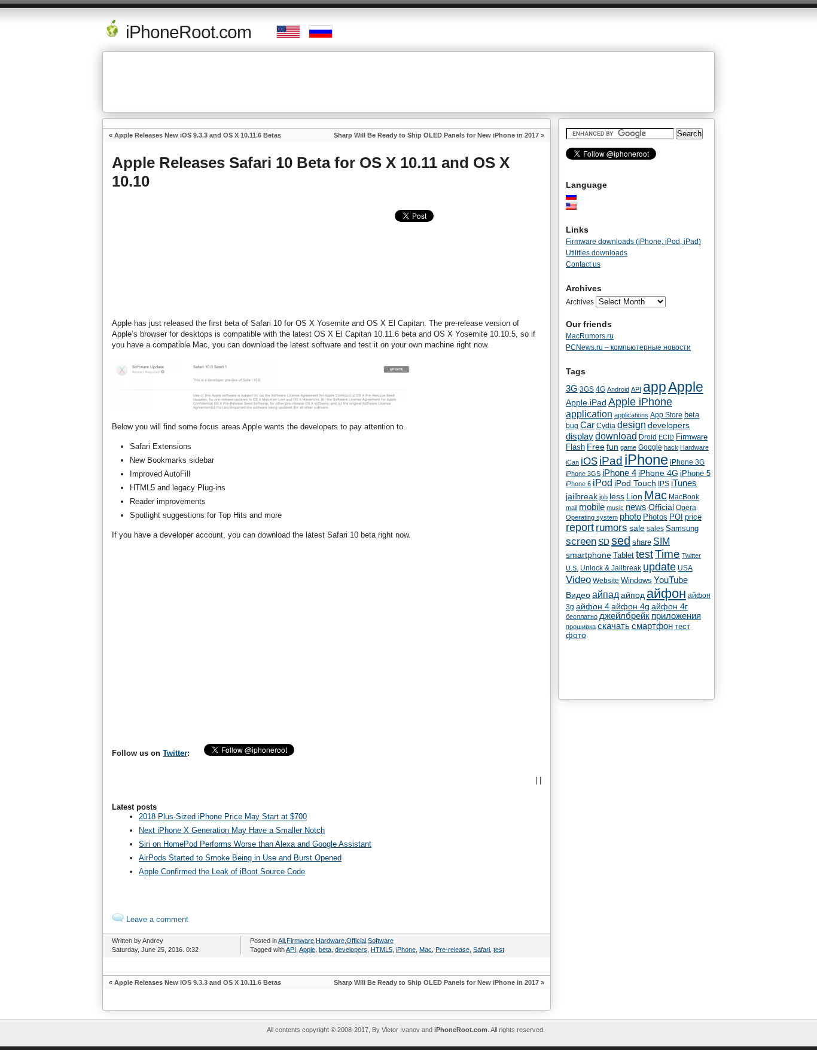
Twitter (175, 753)
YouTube (671, 580)
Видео (578, 595)
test (498, 949)
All (281, 940)
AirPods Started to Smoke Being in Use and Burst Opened (240, 857)
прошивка (581, 626)
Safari (481, 949)
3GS (587, 389)
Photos (655, 516)
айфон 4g (630, 606)
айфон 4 (592, 606)
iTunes (684, 483)
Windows (636, 580)
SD (603, 542)
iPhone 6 (578, 483)
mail (571, 507)
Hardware (330, 940)
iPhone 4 (619, 473)
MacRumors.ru (590, 336)
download (616, 436)
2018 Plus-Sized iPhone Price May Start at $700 (223, 816)
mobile (592, 507)
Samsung (682, 528)
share (641, 542)
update (659, 567)
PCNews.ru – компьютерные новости (628, 347)
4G (600, 389)
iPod (602, 483)
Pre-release (452, 949)
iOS (589, 461)
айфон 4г (669, 606)
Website (606, 580)
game (628, 447)
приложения (676, 616)
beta (325, 949)
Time (667, 554)
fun (612, 446)
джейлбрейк (624, 616)
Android (618, 389)
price (693, 516)
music (615, 507)
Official (356, 940)
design (631, 425)
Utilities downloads (596, 253)
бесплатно (581, 616)
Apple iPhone (640, 401)
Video (578, 579)
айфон (666, 593)
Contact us (583, 264)
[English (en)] (577, 206)
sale (637, 528)
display (579, 436)
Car (587, 425)
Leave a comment (156, 919)
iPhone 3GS (583, 473)
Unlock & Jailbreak (610, 568)
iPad (611, 460)
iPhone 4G (658, 473)
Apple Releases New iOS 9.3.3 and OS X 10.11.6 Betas (197, 135)
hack (671, 447)
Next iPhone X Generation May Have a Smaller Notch (232, 830)
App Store (666, 415)
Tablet (623, 555)
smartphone (588, 555)
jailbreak (581, 496)
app (654, 387)
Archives (580, 302)
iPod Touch (635, 483)
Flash (575, 446)
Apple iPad (586, 402)
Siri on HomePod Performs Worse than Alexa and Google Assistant (255, 844)
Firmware (300, 940)
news (636, 507)
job (603, 496)
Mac (425, 949)
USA (685, 568)
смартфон (652, 626)
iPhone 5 (695, 473)
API (291, 949)
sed (620, 540)
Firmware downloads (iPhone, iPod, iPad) (633, 241)
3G (572, 388)
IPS (663, 484)
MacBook (684, 497)
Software (381, 940)
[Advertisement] (408, 82)
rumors (611, 527)
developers (351, 949)
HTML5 (381, 949)
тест (682, 626)
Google (650, 447)
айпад (605, 594)
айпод (633, 595)
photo (630, 516)
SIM (661, 541)
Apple (307, 949)
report (580, 527)
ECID (666, 437)
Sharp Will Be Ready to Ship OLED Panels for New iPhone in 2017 (436, 135)
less (616, 496)
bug (572, 426)
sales (655, 528)
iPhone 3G (687, 462)
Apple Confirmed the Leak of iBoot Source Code (222, 871)
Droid (648, 437)
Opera (686, 507)
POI (676, 516)
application (589, 413)
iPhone (406, 949)
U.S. (572, 568)
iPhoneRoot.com (186, 32)
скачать (613, 626)
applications (631, 415)
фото (576, 635)
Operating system (592, 517)
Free (596, 446)
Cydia (605, 425)
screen (581, 541)
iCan (572, 462)
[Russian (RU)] (577, 196)
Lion (634, 496)
